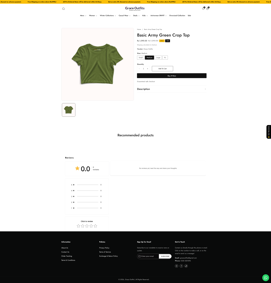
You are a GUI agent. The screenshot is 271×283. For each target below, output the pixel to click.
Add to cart (162, 69)
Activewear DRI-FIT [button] (158, 15)
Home (139, 29)
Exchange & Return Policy (108, 256)
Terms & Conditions (68, 260)
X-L (165, 57)
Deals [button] (135, 15)
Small (141, 57)
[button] (63, 9)
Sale (189, 15)
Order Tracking (66, 256)
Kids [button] (144, 15)
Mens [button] (82, 15)
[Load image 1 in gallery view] (68, 110)
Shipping (140, 45)
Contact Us (65, 252)
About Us (64, 248)
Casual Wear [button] (124, 15)
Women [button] (92, 15)
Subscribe (165, 256)
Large (158, 57)
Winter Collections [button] (107, 15)
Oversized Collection (177, 15)
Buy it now (172, 76)
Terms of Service (105, 252)
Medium (149, 57)
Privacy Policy (104, 248)
